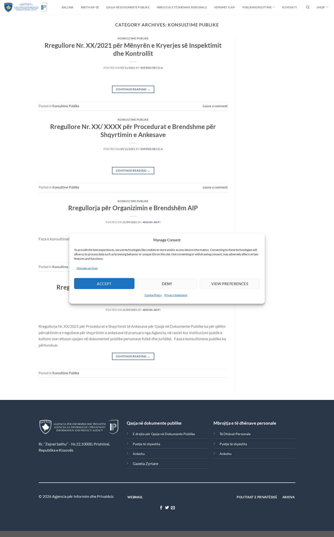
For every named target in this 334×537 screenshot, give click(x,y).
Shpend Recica (151, 67)
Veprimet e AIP (224, 7)
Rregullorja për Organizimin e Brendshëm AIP (133, 207)
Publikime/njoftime (257, 7)
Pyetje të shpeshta (146, 444)
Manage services (87, 268)
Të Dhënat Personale (235, 434)
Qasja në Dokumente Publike (127, 7)
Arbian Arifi (152, 222)
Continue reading (133, 89)
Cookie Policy (153, 295)
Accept (104, 283)
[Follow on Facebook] (161, 508)
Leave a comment (215, 106)
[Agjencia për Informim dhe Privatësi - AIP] (16, 7)
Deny (167, 283)
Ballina (68, 7)
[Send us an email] (173, 508)
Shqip (321, 7)
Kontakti (289, 7)
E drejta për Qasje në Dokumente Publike (164, 434)
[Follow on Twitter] (167, 508)
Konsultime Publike (133, 38)
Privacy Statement (175, 295)
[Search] (307, 7)
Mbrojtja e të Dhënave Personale (182, 7)
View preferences (229, 283)
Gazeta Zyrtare (145, 463)
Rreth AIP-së (90, 7)
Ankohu (139, 454)
